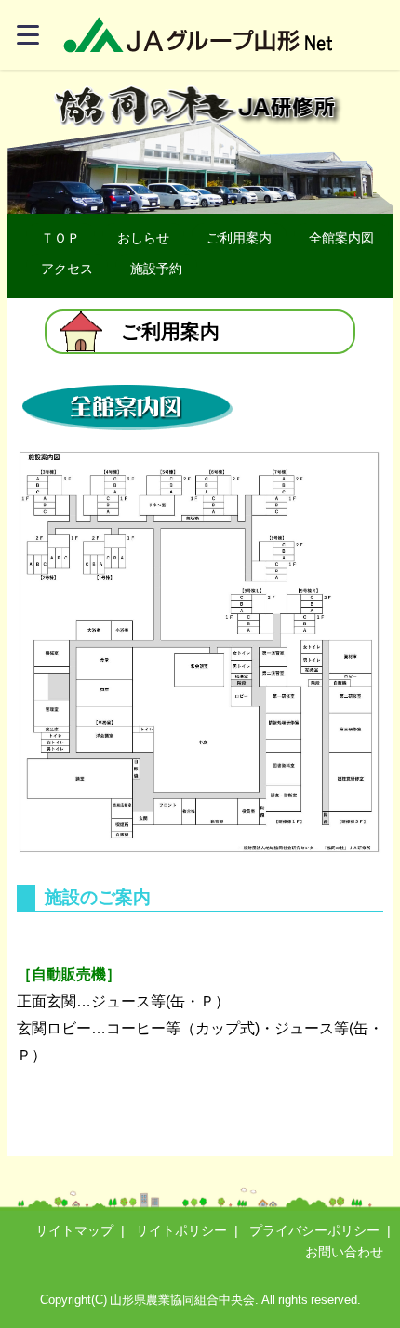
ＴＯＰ (60, 237)
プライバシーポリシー (314, 1230)
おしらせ (143, 237)
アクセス (67, 268)
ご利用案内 (239, 237)
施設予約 (156, 268)
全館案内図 (341, 237)
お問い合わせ (344, 1251)
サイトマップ (74, 1230)
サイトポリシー (181, 1230)
